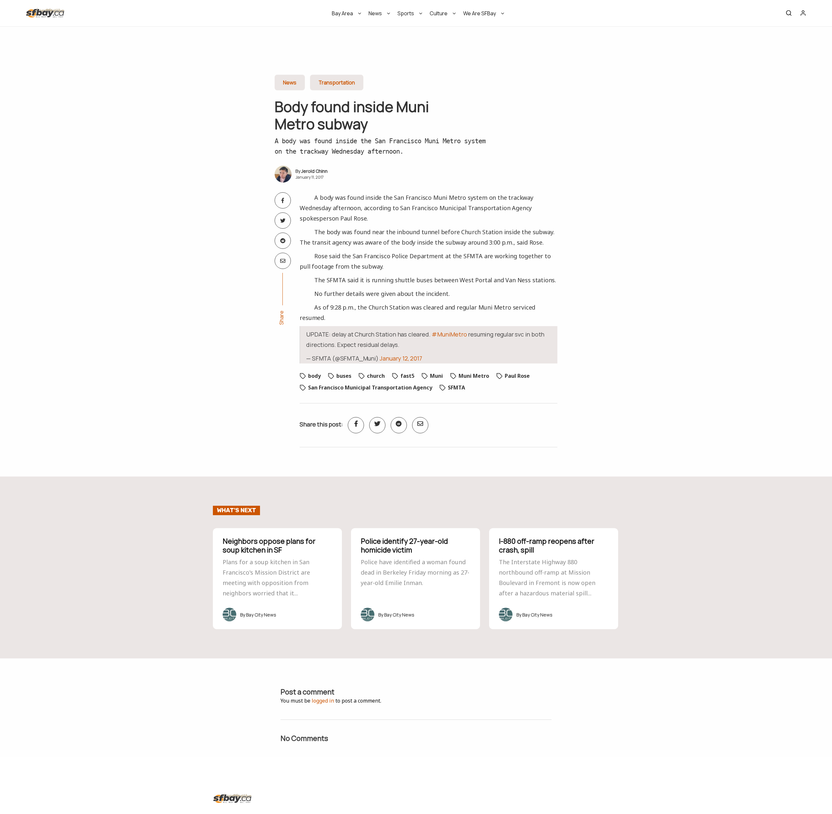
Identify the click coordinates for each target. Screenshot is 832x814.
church (376, 375)
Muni (436, 375)
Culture (439, 13)
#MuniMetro (449, 334)
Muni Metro (474, 375)
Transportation (336, 82)
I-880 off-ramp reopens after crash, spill (546, 545)
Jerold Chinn (314, 171)
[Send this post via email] (283, 261)
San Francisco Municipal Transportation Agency (370, 387)
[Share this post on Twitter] (283, 220)
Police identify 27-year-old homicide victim (404, 545)
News (375, 13)
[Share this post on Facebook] (283, 200)
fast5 (407, 375)
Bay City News (261, 615)
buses (343, 375)
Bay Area (342, 13)
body (314, 375)
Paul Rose (517, 375)
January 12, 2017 (401, 358)
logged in (323, 700)
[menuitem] (344, 15)
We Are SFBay (479, 13)
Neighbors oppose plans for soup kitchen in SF (269, 545)
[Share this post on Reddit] (283, 241)
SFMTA (456, 387)
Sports (405, 13)
